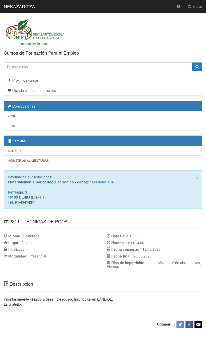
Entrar (196, 6)
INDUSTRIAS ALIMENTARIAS (28, 160)
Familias (18, 140)
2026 (11, 116)
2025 (11, 125)
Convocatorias (23, 106)
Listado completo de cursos (33, 90)
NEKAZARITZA (19, 6)
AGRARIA (14, 151)
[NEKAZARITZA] (35, 32)
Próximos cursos (25, 80)
